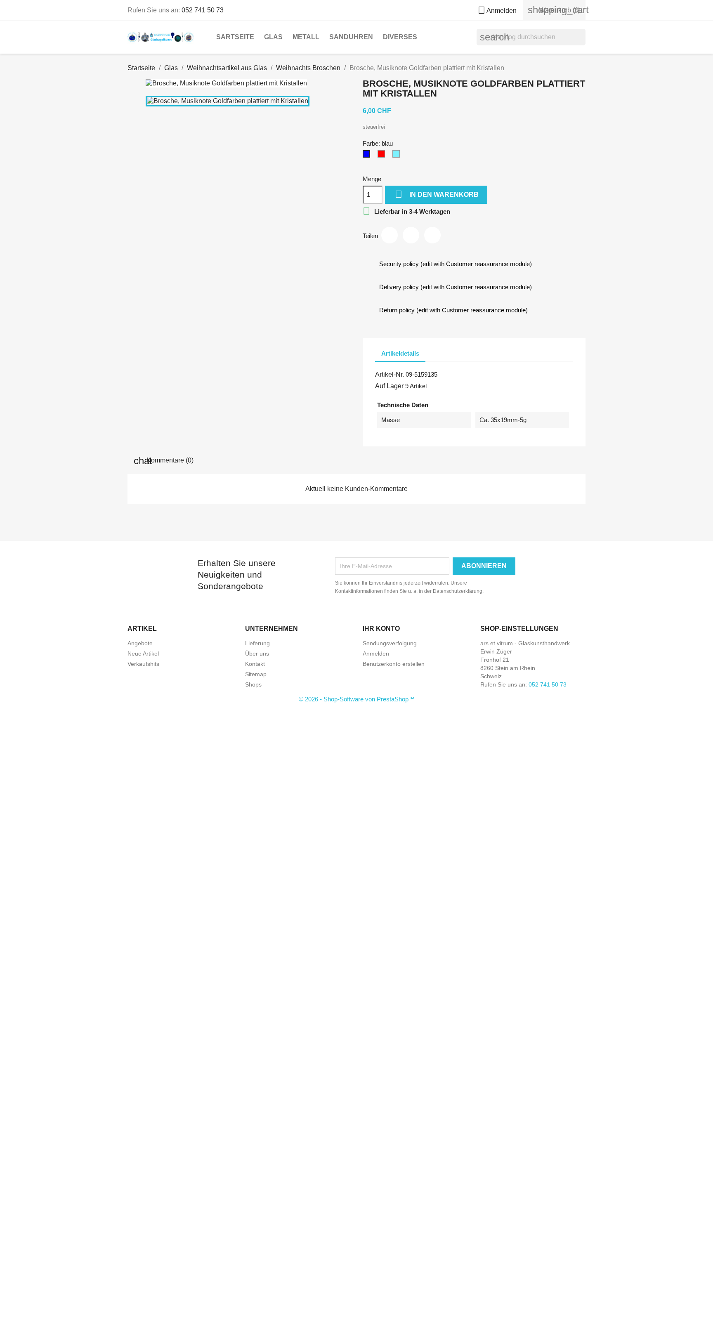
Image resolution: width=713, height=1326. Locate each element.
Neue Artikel (143, 653)
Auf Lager (389, 385)
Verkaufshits (143, 664)
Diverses (400, 36)
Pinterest (432, 235)
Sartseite (235, 36)
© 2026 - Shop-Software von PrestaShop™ (357, 699)
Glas (273, 36)
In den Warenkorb (437, 194)
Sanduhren (351, 36)
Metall (306, 36)
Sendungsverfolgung (390, 643)
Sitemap (256, 674)
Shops (253, 684)
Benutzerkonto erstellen (394, 664)
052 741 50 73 (203, 10)
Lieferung (257, 643)
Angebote (140, 643)
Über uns (257, 653)
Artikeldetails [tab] (400, 353)
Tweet (411, 235)
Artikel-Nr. (389, 374)
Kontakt (255, 664)
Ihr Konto (381, 628)
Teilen (389, 235)
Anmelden (376, 653)
